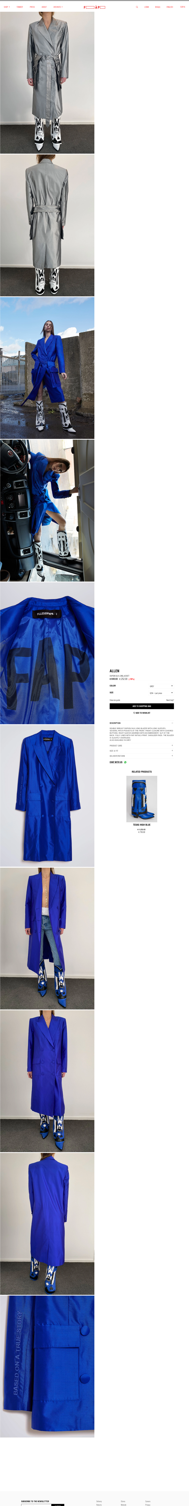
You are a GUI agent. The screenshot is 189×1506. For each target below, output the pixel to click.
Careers (147, 1501)
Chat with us (116, 762)
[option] (47, 83)
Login (146, 7)
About (44, 7)
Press (32, 7)
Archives (57, 7)
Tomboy (20, 7)
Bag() (157, 7)
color (113, 685)
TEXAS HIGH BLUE (141, 824)
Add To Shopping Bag (142, 706)
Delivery (99, 1501)
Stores (123, 1501)
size (111, 692)
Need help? (170, 700)
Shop (6, 7)
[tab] (142, 723)
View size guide (115, 700)
